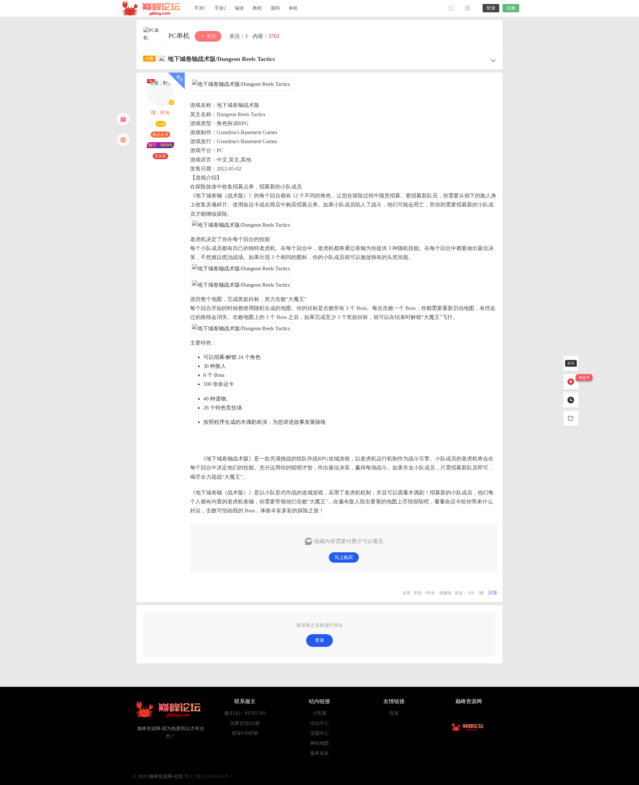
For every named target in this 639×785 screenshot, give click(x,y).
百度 (394, 713)
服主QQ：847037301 (245, 713)
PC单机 (179, 35)
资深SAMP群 (245, 733)
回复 (493, 592)
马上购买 (343, 557)
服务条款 (319, 753)
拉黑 (406, 593)
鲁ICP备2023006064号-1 (208, 776)
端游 (239, 8)
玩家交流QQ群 (245, 723)
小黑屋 (319, 713)
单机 (293, 8)
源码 (275, 8)
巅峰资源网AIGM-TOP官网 (153, 8)
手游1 (200, 8)
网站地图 (319, 743)
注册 (511, 8)
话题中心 (319, 733)
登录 (491, 8)
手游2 (220, 8)
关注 (210, 36)
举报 (418, 593)
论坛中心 (319, 723)
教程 (257, 8)
